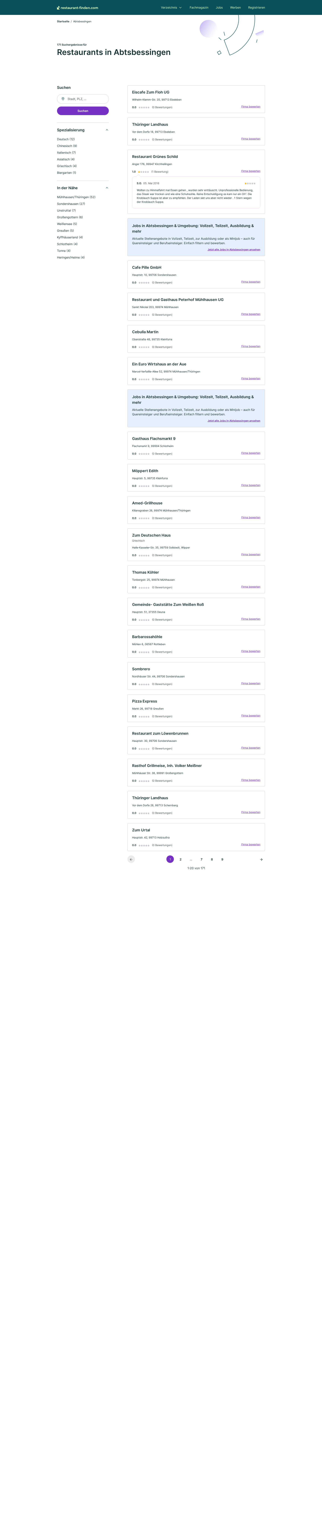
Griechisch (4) (67, 166)
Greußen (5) (65, 230)
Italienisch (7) (66, 152)
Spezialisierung (71, 130)
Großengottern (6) (70, 217)
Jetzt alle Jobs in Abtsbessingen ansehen (234, 249)
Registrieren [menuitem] (256, 7)
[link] (196, 99)
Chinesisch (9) (67, 146)
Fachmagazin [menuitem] (199, 7)
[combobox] (83, 99)
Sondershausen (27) (71, 204)
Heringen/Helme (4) (71, 257)
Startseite (63, 21)
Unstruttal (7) (66, 210)
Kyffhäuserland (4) (70, 237)
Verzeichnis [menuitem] (169, 7)
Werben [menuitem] (235, 7)
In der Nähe (67, 188)
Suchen (83, 111)
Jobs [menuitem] (219, 7)
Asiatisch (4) (66, 159)
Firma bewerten (250, 106)
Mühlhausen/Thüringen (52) (76, 197)
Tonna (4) (64, 251)
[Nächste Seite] (261, 859)
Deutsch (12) (66, 139)
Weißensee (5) (67, 224)
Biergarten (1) (66, 173)
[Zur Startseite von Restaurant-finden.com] (77, 7)
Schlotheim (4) (67, 244)
